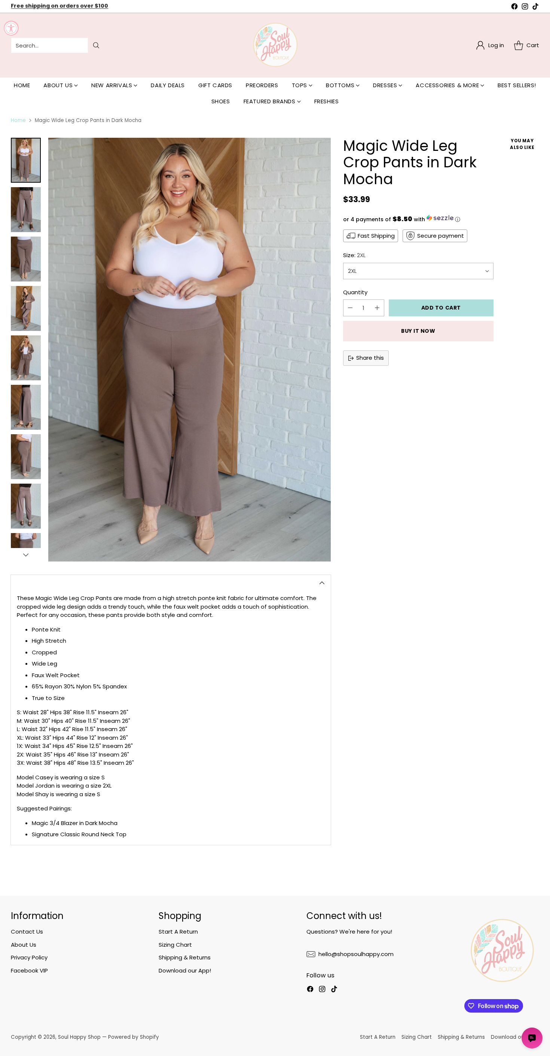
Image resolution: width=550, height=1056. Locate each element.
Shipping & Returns (185, 957)
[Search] (96, 45)
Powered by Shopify (133, 1037)
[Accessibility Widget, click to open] (11, 28)
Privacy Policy (29, 957)
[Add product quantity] (377, 308)
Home (18, 120)
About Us (23, 945)
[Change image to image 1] (26, 160)
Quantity (355, 292)
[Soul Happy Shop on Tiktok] (535, 8)
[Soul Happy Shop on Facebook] (514, 8)
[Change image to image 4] (26, 308)
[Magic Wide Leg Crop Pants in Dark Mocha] (189, 350)
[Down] (26, 555)
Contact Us (27, 931)
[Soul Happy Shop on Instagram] (525, 8)
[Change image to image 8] (26, 506)
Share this (370, 358)
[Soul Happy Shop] (275, 45)
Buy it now (418, 331)
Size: (354, 255)
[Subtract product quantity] (350, 308)
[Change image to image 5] (26, 357)
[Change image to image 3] (26, 259)
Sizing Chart (175, 945)
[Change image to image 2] (26, 209)
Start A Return (178, 931)
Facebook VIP (29, 970)
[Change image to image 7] (26, 456)
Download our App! (185, 970)
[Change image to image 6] (26, 407)
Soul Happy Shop (79, 1037)
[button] (418, 218)
